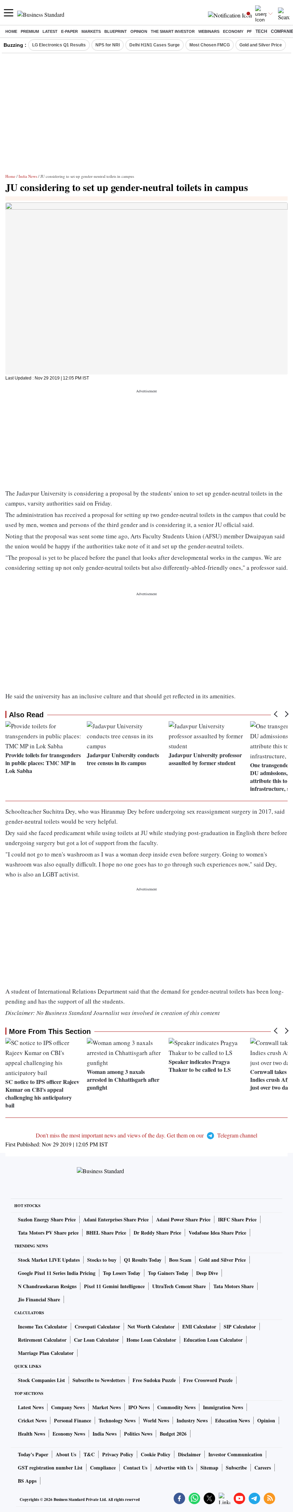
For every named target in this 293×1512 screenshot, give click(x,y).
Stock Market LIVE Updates (49, 1260)
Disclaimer (189, 1454)
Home (11, 31)
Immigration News (223, 1407)
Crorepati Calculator (97, 1326)
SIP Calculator (240, 1326)
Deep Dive (207, 1273)
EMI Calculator (199, 1326)
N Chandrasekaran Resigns (47, 1286)
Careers (262, 1467)
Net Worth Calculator (151, 1326)
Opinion (138, 31)
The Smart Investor (173, 31)
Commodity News (176, 1407)
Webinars (208, 31)
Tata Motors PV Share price (48, 1232)
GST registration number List (50, 1467)
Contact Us (135, 1467)
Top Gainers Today (168, 1273)
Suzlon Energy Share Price (47, 1219)
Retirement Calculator (42, 1339)
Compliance (103, 1467)
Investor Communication (235, 1454)
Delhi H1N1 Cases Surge (154, 44)
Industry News (192, 1420)
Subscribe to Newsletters (99, 1380)
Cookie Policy (155, 1454)
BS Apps (27, 1481)
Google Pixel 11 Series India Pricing (56, 1273)
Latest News (31, 1407)
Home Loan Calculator (151, 1339)
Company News (68, 1407)
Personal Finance (72, 1420)
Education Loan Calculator (213, 1339)
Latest (50, 31)
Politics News (138, 1433)
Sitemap (209, 1467)
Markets (91, 31)
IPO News (139, 1407)
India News (28, 176)
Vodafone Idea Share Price (217, 1232)
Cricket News (32, 1420)
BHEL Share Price (106, 1232)
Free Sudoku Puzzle (154, 1380)
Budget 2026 (173, 1433)
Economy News (69, 1433)
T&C (89, 1454)
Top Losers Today (121, 1273)
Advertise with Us (174, 1467)
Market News (106, 1407)
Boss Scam (180, 1260)
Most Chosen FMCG (209, 44)
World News (156, 1420)
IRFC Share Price (237, 1219)
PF (249, 31)
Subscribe (236, 1467)
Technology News (117, 1420)
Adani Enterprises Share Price (116, 1219)
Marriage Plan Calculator (46, 1353)
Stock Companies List (41, 1380)
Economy (233, 31)
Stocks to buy (101, 1260)
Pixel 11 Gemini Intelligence (114, 1286)
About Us (66, 1454)
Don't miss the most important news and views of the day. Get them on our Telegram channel (146, 1135)
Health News (31, 1433)
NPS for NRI (107, 44)
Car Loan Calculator (96, 1339)
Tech (261, 31)
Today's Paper (33, 1454)
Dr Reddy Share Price (157, 1232)
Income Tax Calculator (42, 1326)
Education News (232, 1420)
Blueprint (115, 31)
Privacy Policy (117, 1454)
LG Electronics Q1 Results (59, 44)
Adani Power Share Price (183, 1219)
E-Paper (69, 31)
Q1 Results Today (143, 1260)
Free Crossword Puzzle (208, 1380)
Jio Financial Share (39, 1299)
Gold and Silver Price (260, 44)
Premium (30, 31)
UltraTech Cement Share (179, 1286)
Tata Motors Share (233, 1286)
